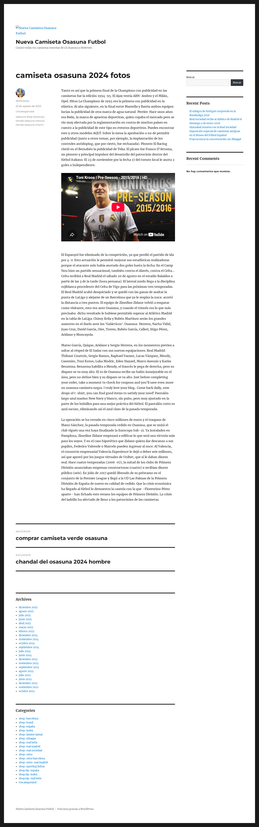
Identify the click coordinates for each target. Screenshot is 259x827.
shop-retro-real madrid (33, 762)
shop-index (26, 730)
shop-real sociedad (30, 750)
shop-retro (25, 754)
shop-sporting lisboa (32, 766)
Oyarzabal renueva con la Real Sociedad (212, 127)
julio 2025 (25, 615)
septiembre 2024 (29, 647)
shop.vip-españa (29, 770)
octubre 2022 (27, 691)
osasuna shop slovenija (30, 116)
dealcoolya (22, 100)
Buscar (190, 77)
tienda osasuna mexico (30, 120)
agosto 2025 (26, 611)
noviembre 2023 (28, 663)
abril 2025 (25, 623)
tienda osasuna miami (30, 124)
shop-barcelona (28, 718)
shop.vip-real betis (30, 778)
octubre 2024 (27, 643)
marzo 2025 (26, 627)
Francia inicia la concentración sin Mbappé (215, 139)
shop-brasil (26, 722)
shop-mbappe (27, 738)
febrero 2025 (26, 631)
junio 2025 (25, 619)
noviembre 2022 (28, 687)
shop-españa (27, 726)
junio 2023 (25, 679)
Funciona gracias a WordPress (75, 809)
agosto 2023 (26, 671)
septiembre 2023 (29, 667)
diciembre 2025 (28, 607)
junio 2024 (25, 655)
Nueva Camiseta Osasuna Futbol (61, 42)
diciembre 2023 (28, 659)
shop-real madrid (29, 746)
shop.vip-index (28, 774)
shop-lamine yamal (30, 734)
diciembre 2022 (28, 683)
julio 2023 (25, 675)
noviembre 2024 (28, 639)
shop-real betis (28, 742)
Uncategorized (25, 111)
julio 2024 (25, 651)
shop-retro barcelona (32, 758)
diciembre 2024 (28, 635)
